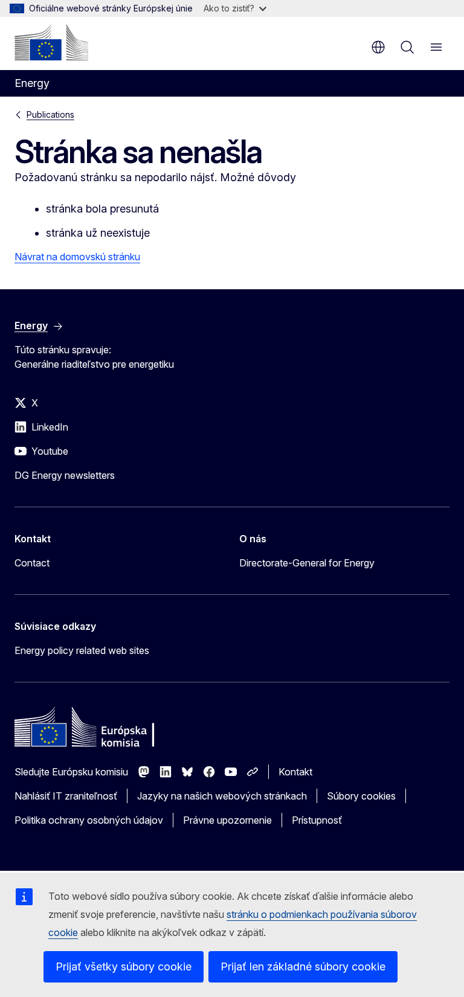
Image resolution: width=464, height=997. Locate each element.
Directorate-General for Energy (307, 563)
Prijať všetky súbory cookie (124, 966)
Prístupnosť (317, 820)
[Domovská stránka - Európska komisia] (51, 42)
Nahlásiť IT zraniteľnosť (65, 796)
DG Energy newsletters (64, 475)
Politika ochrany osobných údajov (88, 820)
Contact (32, 563)
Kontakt (295, 772)
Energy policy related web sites (81, 650)
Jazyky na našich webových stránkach (222, 796)
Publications (50, 114)
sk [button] (378, 47)
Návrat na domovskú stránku (77, 257)
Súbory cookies (361, 796)
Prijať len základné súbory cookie (303, 966)
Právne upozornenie (227, 820)
